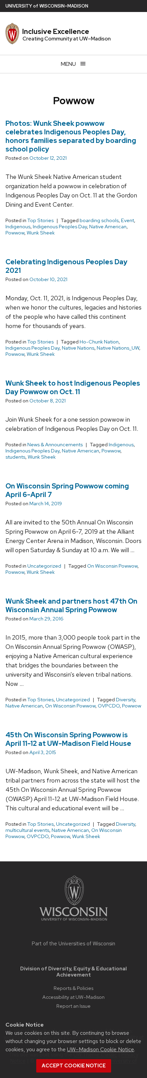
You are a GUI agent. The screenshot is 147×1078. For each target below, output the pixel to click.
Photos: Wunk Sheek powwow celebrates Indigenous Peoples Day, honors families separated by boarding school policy (70, 136)
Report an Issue (73, 1006)
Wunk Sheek (41, 232)
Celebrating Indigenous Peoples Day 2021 (66, 266)
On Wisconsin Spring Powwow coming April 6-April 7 (67, 490)
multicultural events (27, 830)
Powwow (14, 232)
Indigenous (17, 226)
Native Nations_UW (118, 347)
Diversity (125, 699)
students (15, 456)
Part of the (73, 943)
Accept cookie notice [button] (74, 1065)
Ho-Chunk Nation (99, 341)
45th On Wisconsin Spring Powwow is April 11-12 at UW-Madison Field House (68, 739)
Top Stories (40, 220)
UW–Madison (46, 6)
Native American (107, 226)
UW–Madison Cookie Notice (100, 1049)
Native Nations (78, 347)
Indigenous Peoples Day (60, 226)
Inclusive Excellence (55, 31)
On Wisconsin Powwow (112, 565)
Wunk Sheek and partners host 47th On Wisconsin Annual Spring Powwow (71, 605)
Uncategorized (44, 565)
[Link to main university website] (73, 921)
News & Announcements (55, 444)
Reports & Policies (73, 988)
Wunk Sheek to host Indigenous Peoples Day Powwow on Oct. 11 (72, 387)
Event (127, 220)
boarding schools (99, 220)
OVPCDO (109, 705)
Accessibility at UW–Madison (73, 997)
